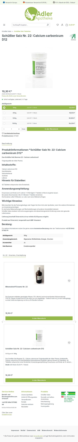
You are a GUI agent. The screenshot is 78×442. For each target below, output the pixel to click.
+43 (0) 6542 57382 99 (9, 403)
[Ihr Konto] (62, 25)
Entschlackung (45, 401)
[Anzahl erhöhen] (19, 129)
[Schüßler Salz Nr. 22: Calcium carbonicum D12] (39, 336)
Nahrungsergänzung (47, 404)
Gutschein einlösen (27, 404)
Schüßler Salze (45, 395)
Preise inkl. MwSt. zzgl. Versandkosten (14, 96)
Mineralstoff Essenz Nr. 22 (16, 287)
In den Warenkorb (51, 129)
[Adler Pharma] (73, 38)
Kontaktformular (7, 414)
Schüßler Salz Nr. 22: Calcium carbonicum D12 (24, 349)
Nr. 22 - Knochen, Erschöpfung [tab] (14, 255)
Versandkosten (26, 399)
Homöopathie (45, 406)
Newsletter (24, 406)
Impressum (15, 430)
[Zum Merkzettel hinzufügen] (69, 281)
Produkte (44, 392)
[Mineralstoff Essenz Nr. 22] (39, 274)
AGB (38, 430)
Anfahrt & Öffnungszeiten (29, 397)
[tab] (7, 143)
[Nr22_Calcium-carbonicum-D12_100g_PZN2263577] (39, 67)
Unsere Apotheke (27, 395)
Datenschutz (31, 430)
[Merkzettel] (57, 25)
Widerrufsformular (60, 430)
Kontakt (23, 402)
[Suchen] (47, 25)
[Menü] (4, 25)
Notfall (23, 430)
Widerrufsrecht (47, 430)
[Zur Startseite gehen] (39, 14)
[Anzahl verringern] (4, 129)
